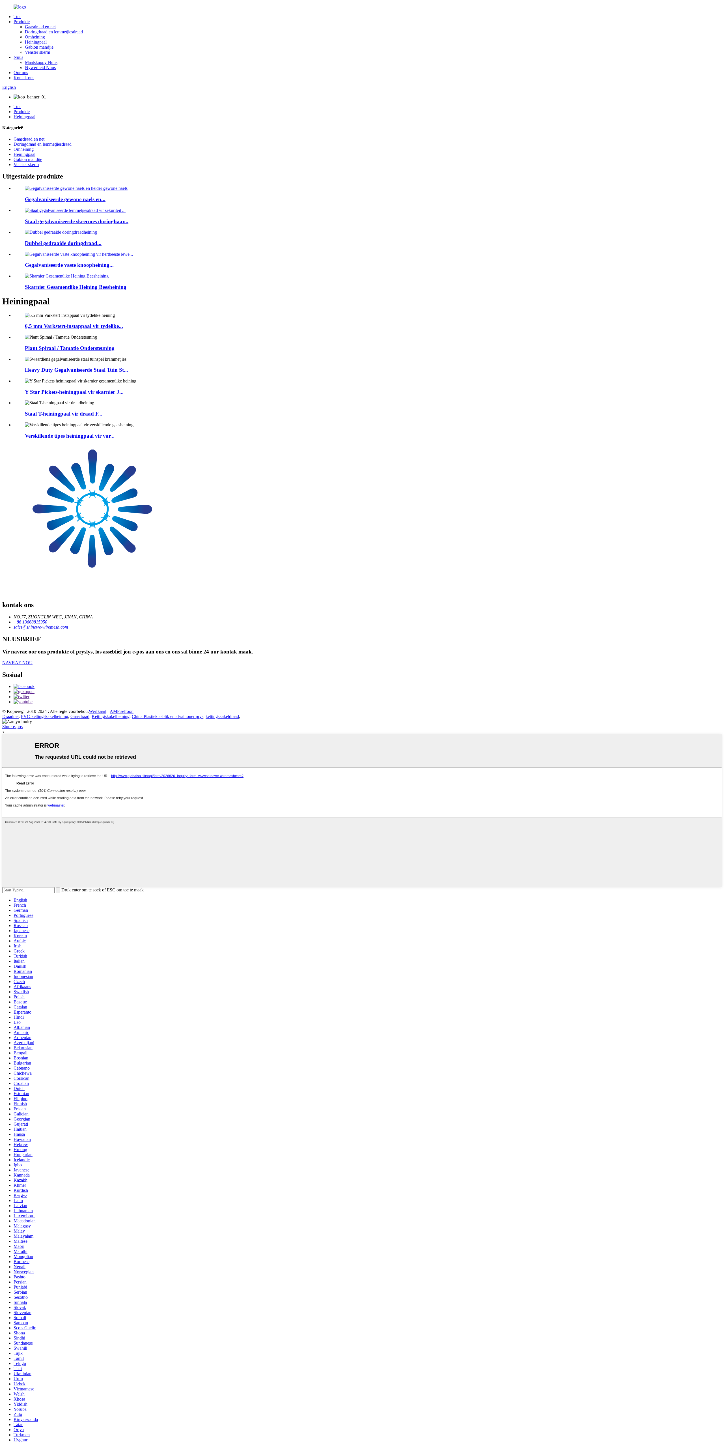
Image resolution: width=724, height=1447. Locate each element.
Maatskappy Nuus (41, 62)
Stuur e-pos (12, 726)
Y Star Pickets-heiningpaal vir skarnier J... (74, 392)
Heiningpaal (36, 42)
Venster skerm (37, 52)
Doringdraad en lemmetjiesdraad (54, 31)
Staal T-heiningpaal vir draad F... (63, 414)
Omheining (35, 37)
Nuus (18, 57)
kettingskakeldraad (222, 716)
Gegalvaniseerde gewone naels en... (65, 199)
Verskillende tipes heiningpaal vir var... (70, 436)
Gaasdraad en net (40, 26)
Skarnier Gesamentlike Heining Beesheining (75, 287)
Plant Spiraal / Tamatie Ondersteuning (70, 348)
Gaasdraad (79, 716)
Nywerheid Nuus (40, 67)
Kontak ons (24, 77)
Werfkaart (97, 711)
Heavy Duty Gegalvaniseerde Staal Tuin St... (76, 370)
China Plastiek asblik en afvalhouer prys (167, 716)
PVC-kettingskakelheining (44, 716)
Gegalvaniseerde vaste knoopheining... (69, 265)
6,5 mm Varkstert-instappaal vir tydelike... (74, 326)
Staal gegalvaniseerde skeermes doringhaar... (76, 221)
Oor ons (21, 72)
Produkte (22, 21)
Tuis (17, 16)
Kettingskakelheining (111, 716)
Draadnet (10, 716)
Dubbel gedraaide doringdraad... (63, 243)
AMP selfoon (121, 711)
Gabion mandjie (39, 47)
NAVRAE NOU (17, 662)
